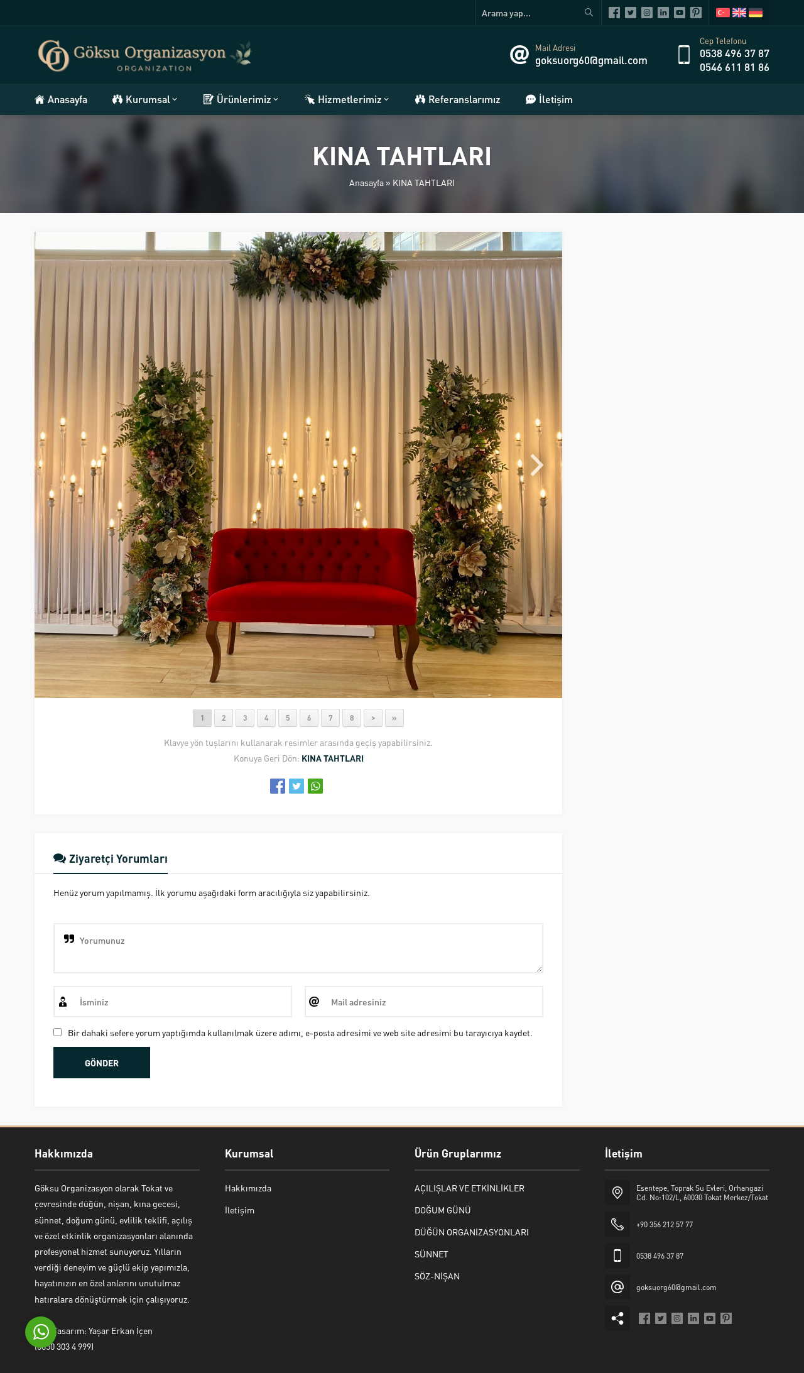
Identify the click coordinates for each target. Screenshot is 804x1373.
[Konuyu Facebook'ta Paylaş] (277, 786)
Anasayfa (366, 182)
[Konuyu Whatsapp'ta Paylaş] (315, 786)
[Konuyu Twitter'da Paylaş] (296, 786)
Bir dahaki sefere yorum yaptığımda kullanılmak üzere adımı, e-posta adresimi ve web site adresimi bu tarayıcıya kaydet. (300, 1032)
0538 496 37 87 (734, 53)
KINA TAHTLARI (424, 182)
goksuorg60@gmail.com (591, 60)
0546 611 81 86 (734, 67)
